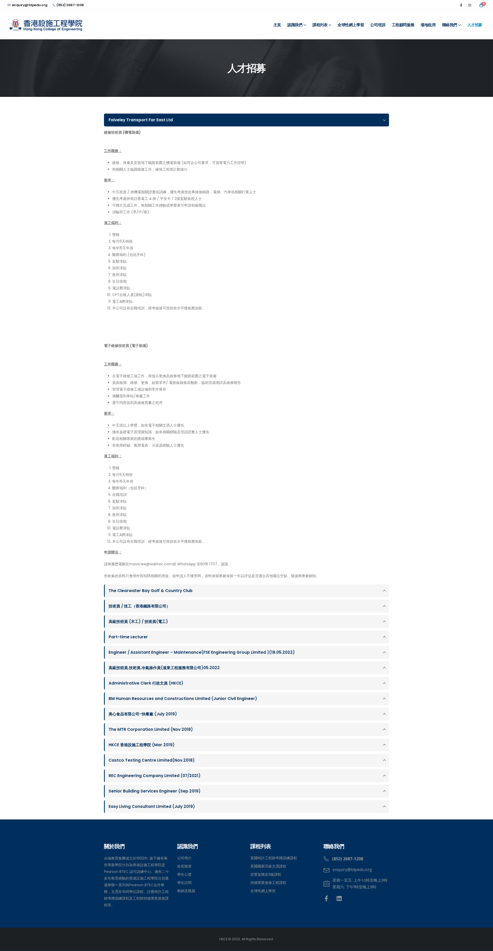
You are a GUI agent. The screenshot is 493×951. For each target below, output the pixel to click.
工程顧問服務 (403, 24)
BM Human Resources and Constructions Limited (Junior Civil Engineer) (183, 698)
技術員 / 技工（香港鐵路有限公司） (139, 606)
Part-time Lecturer (128, 637)
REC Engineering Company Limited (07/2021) (155, 775)
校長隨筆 (184, 866)
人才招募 (474, 24)
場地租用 (428, 24)
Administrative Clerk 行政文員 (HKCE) (146, 683)
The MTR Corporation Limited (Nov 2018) (151, 729)
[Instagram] (469, 5)
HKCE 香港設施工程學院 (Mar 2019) (142, 744)
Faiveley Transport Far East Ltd (141, 120)
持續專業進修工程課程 (268, 882)
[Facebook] (461, 5)
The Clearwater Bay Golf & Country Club (151, 590)
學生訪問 (184, 882)
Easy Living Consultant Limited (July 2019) (152, 806)
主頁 (277, 24)
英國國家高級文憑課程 (268, 866)
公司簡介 (184, 858)
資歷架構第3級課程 (265, 874)
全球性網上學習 (351, 24)
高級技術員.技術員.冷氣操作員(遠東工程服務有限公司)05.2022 (164, 667)
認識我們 (294, 24)
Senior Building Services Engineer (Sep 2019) (155, 791)
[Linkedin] (339, 898)
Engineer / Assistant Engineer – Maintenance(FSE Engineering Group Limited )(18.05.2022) (202, 652)
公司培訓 (377, 24)
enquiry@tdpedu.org (30, 5)
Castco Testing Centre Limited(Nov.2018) (152, 760)
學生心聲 (184, 874)
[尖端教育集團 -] (46, 24)
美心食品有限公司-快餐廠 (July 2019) (143, 714)
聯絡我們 (449, 24)
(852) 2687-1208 (70, 5)
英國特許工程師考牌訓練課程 (273, 858)
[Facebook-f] (326, 898)
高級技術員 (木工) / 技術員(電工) (138, 621)
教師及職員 (186, 890)
